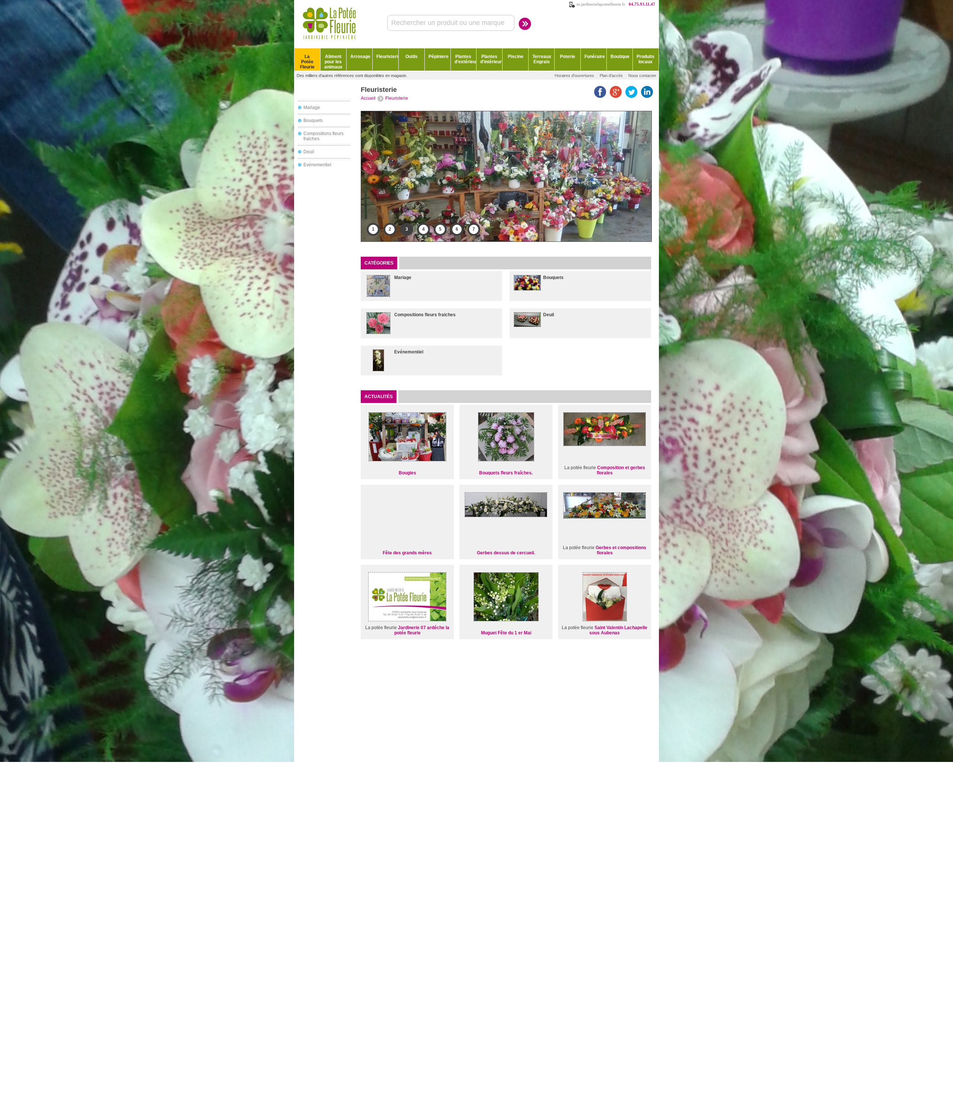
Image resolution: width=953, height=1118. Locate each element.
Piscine (515, 56)
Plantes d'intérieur (491, 59)
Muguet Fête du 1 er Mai (506, 632)
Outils (411, 56)
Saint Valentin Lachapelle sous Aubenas (618, 630)
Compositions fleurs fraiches (425, 314)
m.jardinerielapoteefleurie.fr (601, 4)
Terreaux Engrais (541, 59)
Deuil (308, 151)
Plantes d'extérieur (465, 59)
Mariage (311, 107)
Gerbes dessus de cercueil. (506, 552)
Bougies (407, 472)
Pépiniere (438, 56)
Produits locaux (645, 59)
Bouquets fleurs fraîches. (506, 472)
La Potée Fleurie (307, 62)
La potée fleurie (580, 467)
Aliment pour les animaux (333, 62)
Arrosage (360, 56)
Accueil (368, 98)
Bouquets (313, 120)
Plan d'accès (611, 75)
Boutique (620, 56)
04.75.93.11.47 (642, 4)
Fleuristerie (387, 56)
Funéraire (594, 56)
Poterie (567, 56)
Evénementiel (317, 164)
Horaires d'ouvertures (574, 75)
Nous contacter (642, 75)
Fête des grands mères (407, 552)
